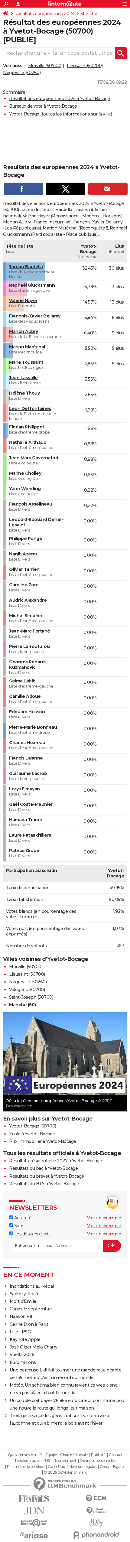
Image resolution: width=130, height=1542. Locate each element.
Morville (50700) (44, 65)
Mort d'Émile (23, 1301)
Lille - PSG (20, 1332)
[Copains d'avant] (34, 1523)
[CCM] (96, 1498)
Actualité (22, 1218)
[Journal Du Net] (34, 1510)
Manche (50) (22, 1004)
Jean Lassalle (23, 377)
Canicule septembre (31, 1309)
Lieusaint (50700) (85, 65)
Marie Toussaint (26, 362)
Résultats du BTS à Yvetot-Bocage (44, 1183)
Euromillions (23, 1362)
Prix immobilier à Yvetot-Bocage (42, 1141)
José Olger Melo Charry (33, 1347)
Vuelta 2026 (22, 1354)
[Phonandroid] (96, 1535)
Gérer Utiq (56, 1467)
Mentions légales (82, 1467)
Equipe (51, 1455)
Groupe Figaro (112, 1467)
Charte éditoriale (74, 1455)
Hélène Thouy (24, 393)
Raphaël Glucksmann (32, 285)
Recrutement (65, 1461)
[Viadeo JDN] (96, 1523)
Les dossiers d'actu (32, 1234)
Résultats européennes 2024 (44, 13)
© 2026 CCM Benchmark (65, 1472)
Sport (19, 1225)
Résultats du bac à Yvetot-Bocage (43, 1168)
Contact (115, 1455)
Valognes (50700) (27, 989)
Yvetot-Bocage (24, 114)
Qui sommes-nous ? (25, 1455)
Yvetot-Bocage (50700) (32, 1126)
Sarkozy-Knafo (25, 1293)
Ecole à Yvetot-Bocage (32, 1134)
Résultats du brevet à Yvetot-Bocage (46, 1176)
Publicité (98, 1455)
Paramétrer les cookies (25, 1467)
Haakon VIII (22, 1316)
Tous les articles (27, 1461)
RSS (47, 1461)
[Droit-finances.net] (96, 1510)
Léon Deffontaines (30, 408)
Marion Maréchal (27, 347)
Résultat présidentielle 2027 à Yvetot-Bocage (55, 1160)
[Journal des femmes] (34, 1498)
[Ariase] (34, 1535)
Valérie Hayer (23, 300)
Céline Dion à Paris (29, 1324)
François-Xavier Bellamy (34, 316)
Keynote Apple (25, 1339)
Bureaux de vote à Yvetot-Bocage (43, 106)
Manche (88, 13)
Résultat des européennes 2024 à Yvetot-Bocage (59, 98)
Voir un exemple (104, 1218)
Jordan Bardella (26, 266)
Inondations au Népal (32, 1286)
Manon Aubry (23, 331)
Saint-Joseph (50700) (31, 997)
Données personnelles (98, 1461)
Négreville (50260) (22, 72)
